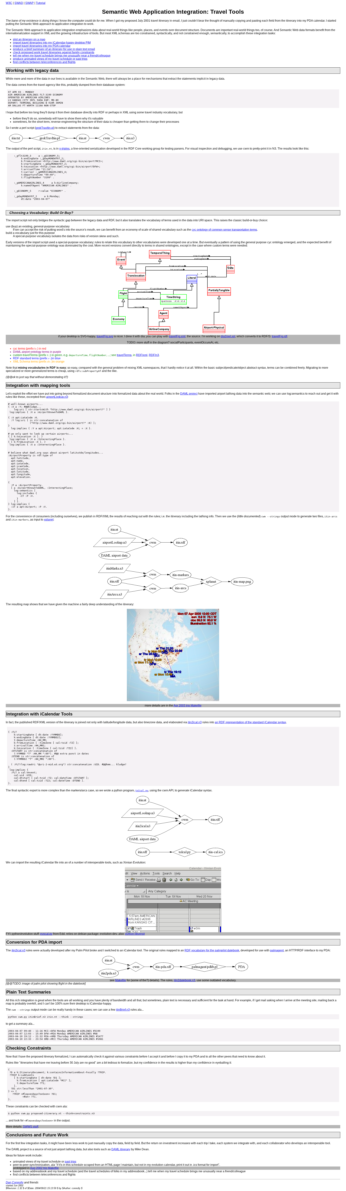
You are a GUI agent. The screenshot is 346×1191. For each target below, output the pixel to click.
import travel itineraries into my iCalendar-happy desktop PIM (52, 42)
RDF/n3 (154, 355)
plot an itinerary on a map (29, 39)
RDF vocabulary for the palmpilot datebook (212, 950)
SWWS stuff (30, 1126)
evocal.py (46, 933)
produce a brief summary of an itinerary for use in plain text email (54, 49)
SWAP (29, 3)
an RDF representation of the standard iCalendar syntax (250, 722)
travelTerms (124, 355)
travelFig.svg (105, 336)
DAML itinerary (120, 1149)
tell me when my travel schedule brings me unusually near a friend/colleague (61, 55)
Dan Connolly (14, 1182)
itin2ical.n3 (195, 722)
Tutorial (40, 3)
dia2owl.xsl (228, 336)
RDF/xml (141, 355)
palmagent (277, 950)
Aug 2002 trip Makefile (44, 1168)
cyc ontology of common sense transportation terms (224, 229)
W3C (9, 3)
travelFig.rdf (279, 336)
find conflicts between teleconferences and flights (44, 62)
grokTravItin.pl (45, 127)
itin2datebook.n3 (184, 980)
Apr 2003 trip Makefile (187, 705)
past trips (70, 1161)
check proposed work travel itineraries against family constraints (53, 52)
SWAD (18, 3)
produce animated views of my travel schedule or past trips (50, 58)
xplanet (48, 519)
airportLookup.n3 (57, 396)
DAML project (189, 393)
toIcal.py (141, 790)
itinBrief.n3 (123, 1009)
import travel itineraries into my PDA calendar (41, 45)
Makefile (120, 980)
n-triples (64, 148)
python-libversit (135, 933)
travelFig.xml (177, 336)
